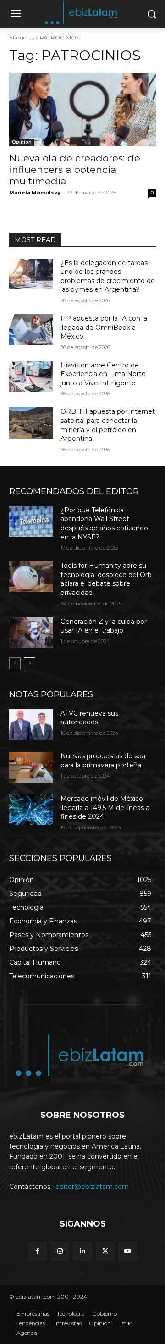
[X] (105, 1251)
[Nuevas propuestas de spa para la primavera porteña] (31, 767)
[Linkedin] (82, 1251)
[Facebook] (37, 1251)
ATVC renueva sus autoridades (89, 718)
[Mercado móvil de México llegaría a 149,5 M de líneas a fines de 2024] (31, 809)
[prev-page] (15, 663)
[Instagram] (60, 1251)
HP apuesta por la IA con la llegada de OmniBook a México (103, 327)
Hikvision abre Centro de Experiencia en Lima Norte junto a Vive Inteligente (103, 374)
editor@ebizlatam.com (92, 1187)
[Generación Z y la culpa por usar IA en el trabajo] (31, 632)
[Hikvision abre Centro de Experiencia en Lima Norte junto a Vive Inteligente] (31, 376)
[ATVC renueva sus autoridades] (31, 724)
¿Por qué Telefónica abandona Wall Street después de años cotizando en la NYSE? (104, 523)
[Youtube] (128, 1251)
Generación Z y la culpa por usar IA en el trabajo (103, 626)
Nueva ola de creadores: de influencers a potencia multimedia (74, 169)
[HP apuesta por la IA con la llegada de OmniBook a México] (31, 329)
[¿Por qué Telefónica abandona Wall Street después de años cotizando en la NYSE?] (31, 521)
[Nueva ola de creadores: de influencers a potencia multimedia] (82, 109)
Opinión (22, 142)
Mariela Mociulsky (34, 192)
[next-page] (29, 663)
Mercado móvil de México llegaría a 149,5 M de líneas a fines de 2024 (104, 807)
